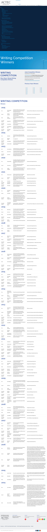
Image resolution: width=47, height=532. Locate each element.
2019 (26, 92)
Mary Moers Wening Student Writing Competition (8, 38)
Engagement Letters (4, 29)
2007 (41, 89)
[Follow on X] (37, 530)
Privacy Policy (23, 530)
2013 (34, 90)
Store (16, 0)
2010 (34, 93)
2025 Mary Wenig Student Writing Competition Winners (32, 80)
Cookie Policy (14, 530)
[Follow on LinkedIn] (38, 530)
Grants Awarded (4, 41)
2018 (26, 93)
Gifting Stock (4, 12)
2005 (41, 91)
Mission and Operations (5, 10)
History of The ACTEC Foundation (6, 17)
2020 (26, 91)
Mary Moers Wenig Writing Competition (7, 23)
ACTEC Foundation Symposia (5, 21)
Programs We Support (4, 20)
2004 (41, 92)
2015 (34, 88)
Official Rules (4, 24)
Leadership (3, 9)
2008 (41, 88)
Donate (37, 5)
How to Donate (4, 11)
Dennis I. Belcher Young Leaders (6, 37)
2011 (34, 92)
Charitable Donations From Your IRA (7, 13)
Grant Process (3, 40)
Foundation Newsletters (5, 47)
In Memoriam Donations (5, 15)
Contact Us (19, 0)
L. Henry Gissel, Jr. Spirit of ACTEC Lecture (7, 31)
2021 (26, 90)
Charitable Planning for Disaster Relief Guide (7, 27)
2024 (26, 87)
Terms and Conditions (19, 530)
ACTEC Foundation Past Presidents (6, 18)
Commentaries (4, 28)
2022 (26, 89)
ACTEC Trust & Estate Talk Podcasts (22, 5)
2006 (41, 90)
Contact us (17, 5)
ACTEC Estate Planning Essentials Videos (31, 5)
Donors (3, 14)
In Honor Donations (5, 16)
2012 (34, 91)
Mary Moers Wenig (4, 48)
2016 (34, 87)
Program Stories (3, 35)
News (2, 44)
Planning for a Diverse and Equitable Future (7, 32)
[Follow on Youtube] (40, 530)
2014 (34, 89)
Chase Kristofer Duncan (28, 75)
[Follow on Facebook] (36, 530)
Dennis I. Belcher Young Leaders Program (7, 22)
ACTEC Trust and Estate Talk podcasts (6, 26)
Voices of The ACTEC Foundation (6, 36)
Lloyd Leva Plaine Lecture (5, 30)
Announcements (4, 45)
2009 (41, 87)
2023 (26, 88)
